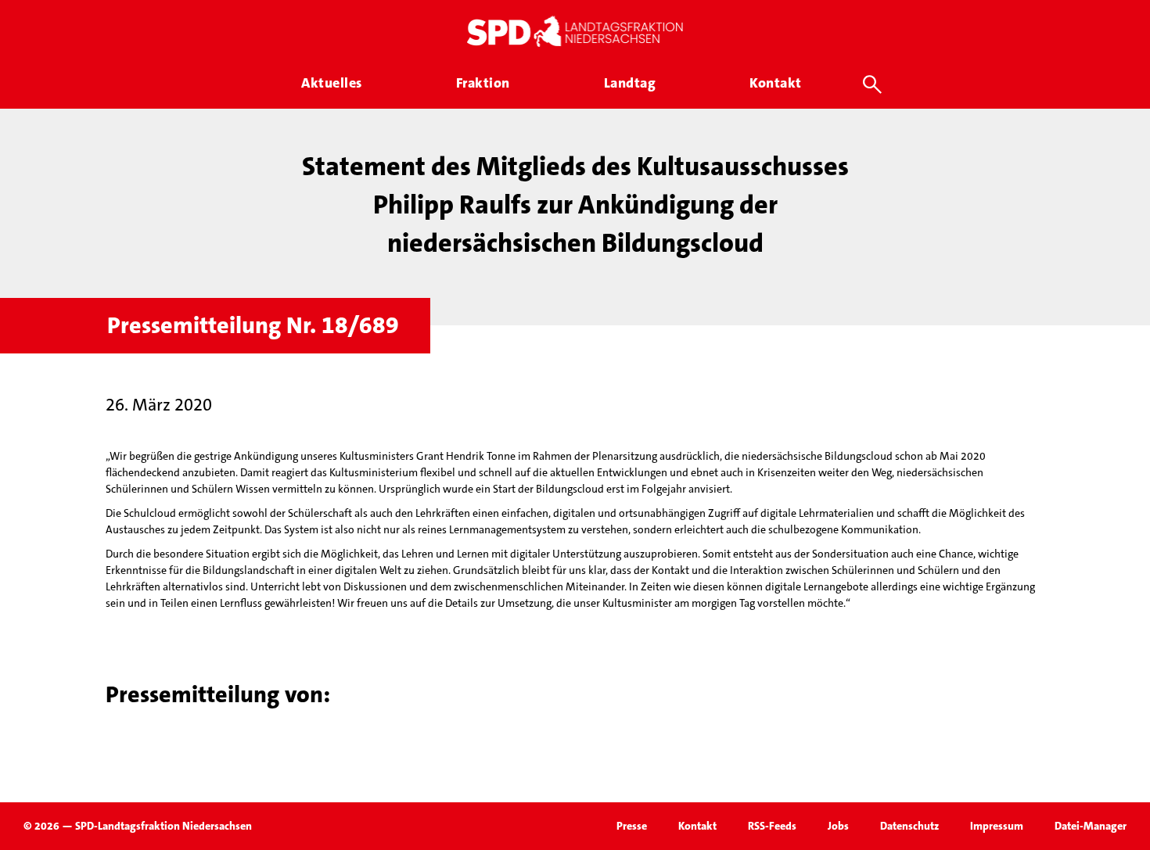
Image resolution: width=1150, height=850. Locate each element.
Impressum (996, 826)
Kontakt (697, 826)
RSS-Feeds (772, 826)
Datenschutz (909, 826)
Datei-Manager (1091, 826)
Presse (631, 826)
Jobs (838, 826)
